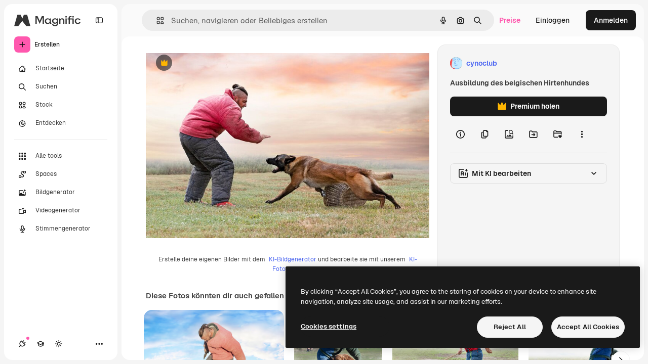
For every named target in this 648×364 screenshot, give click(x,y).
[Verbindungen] (22, 344)
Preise (509, 20)
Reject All (510, 327)
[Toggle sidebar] (99, 20)
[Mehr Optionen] (582, 134)
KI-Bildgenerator (292, 259)
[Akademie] (40, 344)
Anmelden (611, 20)
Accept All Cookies (588, 327)
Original (210, 63)
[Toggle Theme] (59, 344)
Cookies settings (328, 326)
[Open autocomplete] (156, 20)
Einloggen (553, 20)
